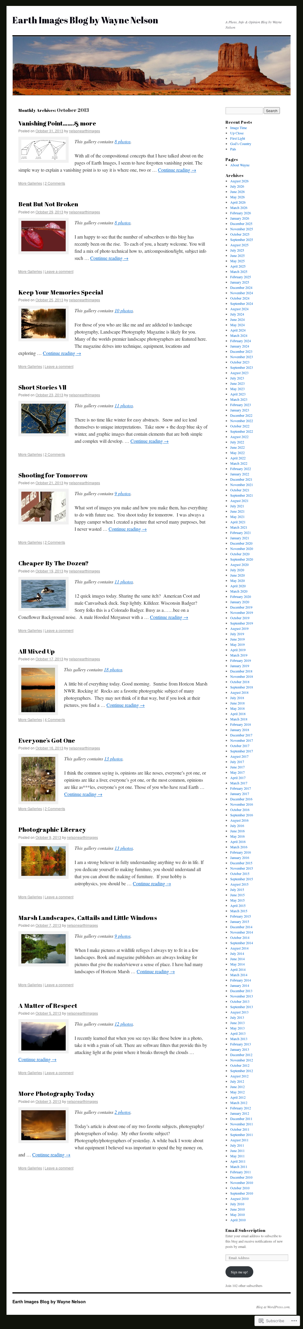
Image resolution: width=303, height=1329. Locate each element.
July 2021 (237, 505)
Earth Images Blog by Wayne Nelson (85, 20)
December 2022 (241, 415)
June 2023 (237, 383)
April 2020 (238, 585)
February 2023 (240, 404)
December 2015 (241, 862)
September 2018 (241, 687)
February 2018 (240, 724)
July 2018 (237, 697)
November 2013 (241, 996)
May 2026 (237, 196)
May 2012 (237, 1092)
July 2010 (237, 1203)
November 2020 (241, 548)
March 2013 (238, 1038)
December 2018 (241, 671)
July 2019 (237, 633)
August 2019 (239, 628)
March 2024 (238, 335)
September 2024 (241, 303)
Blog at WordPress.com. (273, 1306)
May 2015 (237, 900)
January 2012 (239, 1113)
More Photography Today (56, 1093)
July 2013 (237, 1017)
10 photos (124, 310)
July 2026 (237, 186)
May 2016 (237, 836)
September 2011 (241, 1134)
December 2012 (241, 1054)
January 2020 (239, 601)
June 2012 (237, 1086)
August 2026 (239, 180)
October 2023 (239, 362)
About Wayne (239, 164)
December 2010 (241, 1177)
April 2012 (238, 1097)
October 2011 (239, 1129)
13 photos (113, 758)
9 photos (122, 493)
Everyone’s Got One (46, 740)
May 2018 (237, 708)
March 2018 (238, 719)
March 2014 (238, 974)
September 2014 (241, 942)
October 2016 (239, 809)
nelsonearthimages (84, 130)
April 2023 (238, 394)
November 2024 (241, 292)
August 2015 (239, 884)
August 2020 (239, 564)
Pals (233, 149)
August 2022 (239, 436)
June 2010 (237, 1209)
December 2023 (241, 351)
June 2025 (237, 255)
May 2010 (237, 1214)
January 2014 (239, 985)
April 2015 (238, 905)
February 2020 (240, 596)
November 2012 (241, 1060)
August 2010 (239, 1198)
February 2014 (240, 980)
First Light (237, 138)
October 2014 (239, 937)
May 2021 (237, 516)
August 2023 (239, 372)
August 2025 (239, 244)
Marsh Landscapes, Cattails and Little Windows (87, 917)
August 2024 (239, 308)
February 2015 (240, 916)
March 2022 (238, 463)
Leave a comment (59, 271)
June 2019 (237, 639)
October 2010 (239, 1187)
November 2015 (241, 868)
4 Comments (55, 719)
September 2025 (241, 239)
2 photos (122, 1112)
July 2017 (237, 761)
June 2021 (237, 511)
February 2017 (240, 788)
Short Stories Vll (42, 387)
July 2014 (237, 953)
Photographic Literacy (52, 829)
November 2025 (241, 228)
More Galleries (30, 183)
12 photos (124, 1024)
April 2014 (238, 969)
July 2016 (237, 825)
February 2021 (240, 532)
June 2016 (237, 830)
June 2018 (237, 703)
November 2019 (241, 612)
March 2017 (238, 783)
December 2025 (241, 223)
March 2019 (238, 655)
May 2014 (237, 964)
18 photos (113, 669)
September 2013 (241, 1006)
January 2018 (239, 729)
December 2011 (241, 1118)
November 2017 (241, 740)
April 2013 (238, 1033)
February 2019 (240, 660)
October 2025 (239, 234)
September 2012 (241, 1070)
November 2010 (241, 1182)
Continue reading (177, 170)
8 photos (122, 141)
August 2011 (239, 1139)
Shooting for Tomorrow (53, 475)
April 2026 (238, 202)
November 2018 (241, 676)
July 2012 (237, 1081)
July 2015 (237, 889)
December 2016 (241, 799)
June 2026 (237, 191)
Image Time (238, 127)
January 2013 (239, 1049)
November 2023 (241, 356)
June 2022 (237, 447)
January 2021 (239, 537)
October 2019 (239, 617)
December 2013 (241, 990)
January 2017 (239, 793)
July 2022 (237, 442)
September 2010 (241, 1193)
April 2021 (238, 521)
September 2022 (241, 431)
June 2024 (237, 319)
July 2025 (237, 250)
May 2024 (237, 324)
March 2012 (238, 1102)
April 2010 (238, 1219)
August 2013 (239, 1012)
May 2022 (237, 452)
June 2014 (237, 958)
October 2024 (239, 298)
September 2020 (241, 559)
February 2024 (240, 340)
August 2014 (239, 948)
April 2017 (238, 777)
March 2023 (238, 399)
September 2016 (241, 814)
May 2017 (237, 772)
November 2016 (241, 804)
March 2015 (238, 910)
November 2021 (241, 484)
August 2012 (239, 1076)
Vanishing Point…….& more (57, 123)
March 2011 (238, 1166)
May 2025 (237, 260)
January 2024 (239, 346)
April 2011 (238, 1161)
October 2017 (239, 745)
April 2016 (238, 841)
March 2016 (238, 846)
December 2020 (241, 543)
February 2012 (240, 1108)
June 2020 (237, 575)
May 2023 (237, 388)
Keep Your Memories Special (60, 292)
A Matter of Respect (47, 1005)
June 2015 (237, 894)
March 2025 (238, 271)
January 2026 (239, 218)
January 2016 (239, 857)
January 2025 (239, 282)
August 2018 (239, 692)
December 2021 (241, 479)
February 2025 (240, 276)
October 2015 (239, 873)
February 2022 (240, 468)
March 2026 (238, 207)
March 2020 (238, 591)
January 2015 (239, 921)
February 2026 (240, 212)
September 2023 (241, 367)
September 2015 (241, 878)
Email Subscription (245, 1230)
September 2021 (241, 495)
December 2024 (241, 287)
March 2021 (238, 527)
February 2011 (240, 1171)
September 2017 (241, 751)
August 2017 (239, 756)
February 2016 (240, 852)
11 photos (124, 405)
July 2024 (237, 314)
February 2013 (240, 1044)
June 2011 (237, 1150)
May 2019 (237, 644)
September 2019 (241, 623)
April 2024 (238, 330)
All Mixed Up (36, 651)
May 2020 (237, 580)
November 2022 (241, 420)
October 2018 (239, 681)
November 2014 (241, 932)
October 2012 (239, 1065)
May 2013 (237, 1028)
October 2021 (239, 489)
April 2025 (238, 266)
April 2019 (238, 649)
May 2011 (237, 1155)
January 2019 (239, 665)
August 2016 (239, 820)
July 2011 (237, 1145)
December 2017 (241, 735)
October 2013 (239, 1001)
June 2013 (237, 1022)
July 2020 (237, 569)
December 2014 (241, 926)
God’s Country (240, 143)
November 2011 (241, 1124)
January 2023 (239, 410)
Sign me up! (239, 1272)
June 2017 (237, 767)
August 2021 (239, 500)
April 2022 (238, 458)
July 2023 (237, 378)
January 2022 (239, 474)
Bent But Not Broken (48, 204)
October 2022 (239, 426)
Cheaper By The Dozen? (53, 563)
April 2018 (238, 713)
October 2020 (239, 553)
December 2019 (241, 607)
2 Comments (55, 183)
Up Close (237, 133)
